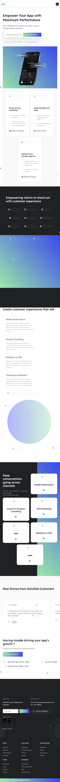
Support (5, 769)
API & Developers (26, 767)
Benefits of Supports (30, 177)
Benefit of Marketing (17, 131)
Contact (5, 772)
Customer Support (26, 750)
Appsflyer (43, 747)
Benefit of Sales (41, 131)
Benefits (5, 747)
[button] (5, 596)
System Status (25, 772)
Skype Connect (7, 728)
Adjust (42, 750)
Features (5, 750)
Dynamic (5, 755)
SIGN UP (24, 711)
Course (23, 753)
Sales (4, 767)
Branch (42, 755)
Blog (22, 769)
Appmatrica (43, 753)
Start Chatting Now (13, 654)
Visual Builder (7, 753)
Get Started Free (32, 34)
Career (23, 755)
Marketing (24, 747)
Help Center (25, 764)
